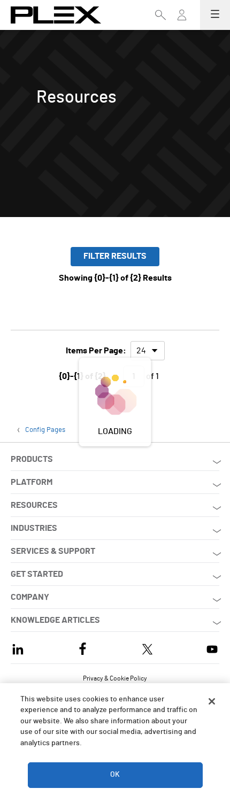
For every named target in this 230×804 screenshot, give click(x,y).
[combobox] (148, 350)
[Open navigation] (215, 15)
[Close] (212, 701)
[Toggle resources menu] (182, 20)
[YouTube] (212, 647)
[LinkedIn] (18, 647)
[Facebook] (82, 647)
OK (115, 774)
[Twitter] (147, 647)
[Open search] (160, 15)
